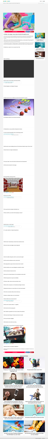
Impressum (43, 438)
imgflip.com (7, 342)
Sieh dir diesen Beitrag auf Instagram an (9, 300)
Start (41, 1)
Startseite (4, 3)
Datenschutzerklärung (38, 438)
